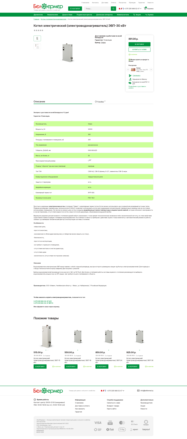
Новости (143, 409)
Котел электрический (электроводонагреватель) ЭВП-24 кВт (108, 360)
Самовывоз (136, 75)
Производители (146, 403)
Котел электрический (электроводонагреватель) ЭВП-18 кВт (78, 360)
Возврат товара (113, 406)
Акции (142, 406)
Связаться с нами (113, 403)
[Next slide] (151, 69)
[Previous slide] (128, 69)
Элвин (103, 43)
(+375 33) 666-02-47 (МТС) (43, 303)
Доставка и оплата (82, 406)
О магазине (79, 403)
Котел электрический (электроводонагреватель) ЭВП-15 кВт (47, 360)
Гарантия (78, 412)
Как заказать (80, 409)
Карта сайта (111, 409)
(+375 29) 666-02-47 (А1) (43, 301)
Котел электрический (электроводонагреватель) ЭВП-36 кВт (139, 360)
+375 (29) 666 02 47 (132, 8)
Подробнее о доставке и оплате (137, 87)
